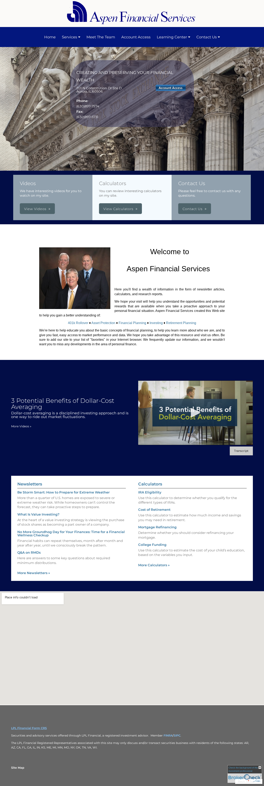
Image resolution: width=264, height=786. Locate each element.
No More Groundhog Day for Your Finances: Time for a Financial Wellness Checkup (71, 533)
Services (69, 37)
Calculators (150, 484)
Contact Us (206, 37)
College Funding (152, 545)
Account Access (136, 37)
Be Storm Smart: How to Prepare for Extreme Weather (63, 492)
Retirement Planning (181, 323)
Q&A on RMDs (29, 553)
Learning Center (172, 37)
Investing (156, 323)
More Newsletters (33, 573)
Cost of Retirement (154, 510)
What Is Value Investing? (38, 514)
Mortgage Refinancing (157, 527)
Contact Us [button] (193, 209)
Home (50, 37)
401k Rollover (78, 323)
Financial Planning (132, 323)
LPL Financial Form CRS (29, 728)
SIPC (177, 735)
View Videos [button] (35, 209)
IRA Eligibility (149, 492)
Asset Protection (103, 323)
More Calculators (154, 565)
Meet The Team (100, 37)
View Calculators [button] (118, 209)
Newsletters (29, 484)
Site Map (17, 768)
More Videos (21, 426)
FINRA (168, 735)
